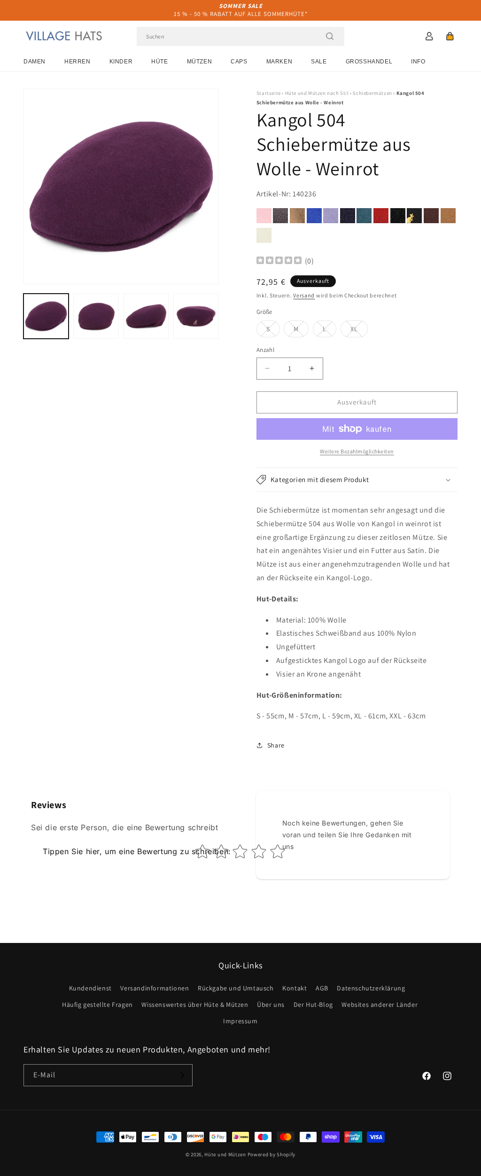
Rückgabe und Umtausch (236, 988)
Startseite (268, 93)
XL (359, 330)
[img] (279, 261)
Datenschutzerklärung (371, 988)
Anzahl (265, 350)
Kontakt (294, 988)
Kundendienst (90, 988)
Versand (304, 295)
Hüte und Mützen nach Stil (317, 93)
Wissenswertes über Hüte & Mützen (194, 1004)
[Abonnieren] (181, 1075)
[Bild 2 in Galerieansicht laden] (95, 316)
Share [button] (276, 745)
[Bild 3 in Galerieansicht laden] (146, 316)
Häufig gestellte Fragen (97, 1004)
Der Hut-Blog (313, 1004)
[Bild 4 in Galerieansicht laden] (195, 316)
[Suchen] (329, 36)
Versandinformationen (154, 988)
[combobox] (240, 36)
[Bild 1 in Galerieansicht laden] (46, 316)
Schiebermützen (372, 93)
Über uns (271, 1004)
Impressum (240, 1021)
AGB (322, 988)
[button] (450, 36)
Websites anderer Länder (379, 1004)
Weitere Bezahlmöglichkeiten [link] (357, 451)
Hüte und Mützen (225, 1154)
